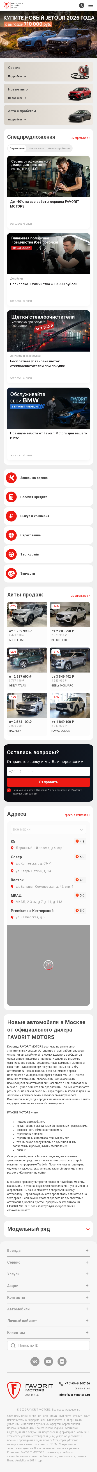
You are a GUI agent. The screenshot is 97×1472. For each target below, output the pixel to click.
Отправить (48, 782)
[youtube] (48, 1365)
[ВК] (34, 1365)
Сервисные (17, 148)
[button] (90, 5)
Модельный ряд (28, 1229)
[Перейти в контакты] (81, 5)
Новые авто (36, 148)
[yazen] (62, 1365)
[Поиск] (13, 1345)
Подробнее (15, 76)
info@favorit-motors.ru (74, 1394)
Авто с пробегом (59, 148)
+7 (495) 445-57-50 (77, 1383)
